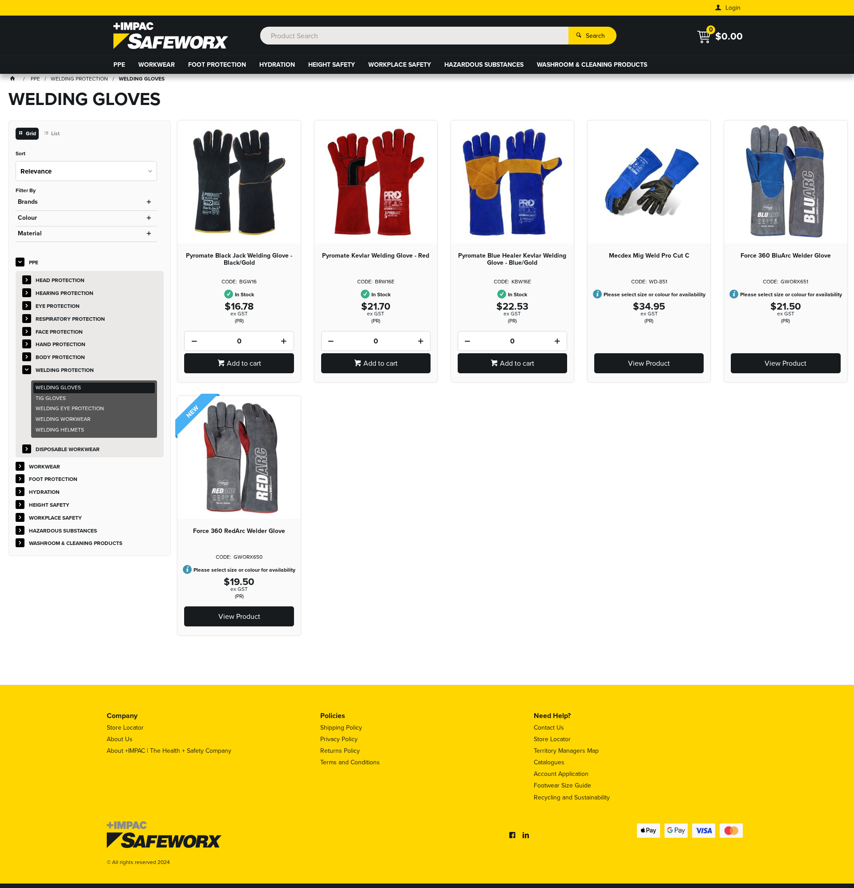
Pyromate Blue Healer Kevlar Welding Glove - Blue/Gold (512, 259)
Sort (20, 154)
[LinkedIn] (526, 835)
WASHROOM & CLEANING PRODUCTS (592, 64)
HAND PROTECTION (60, 344)
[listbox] (86, 171)
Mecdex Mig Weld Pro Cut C (649, 255)
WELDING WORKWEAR (63, 419)
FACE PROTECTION (59, 332)
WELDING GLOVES (58, 387)
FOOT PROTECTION (217, 64)
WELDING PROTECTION (65, 370)
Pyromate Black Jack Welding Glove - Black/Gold (239, 259)
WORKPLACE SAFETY (399, 64)
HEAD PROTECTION (60, 280)
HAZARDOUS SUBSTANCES (484, 64)
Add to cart (244, 363)
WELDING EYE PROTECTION (70, 408)
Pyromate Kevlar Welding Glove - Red (375, 255)
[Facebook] (512, 835)
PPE (119, 64)
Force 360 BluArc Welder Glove (786, 255)
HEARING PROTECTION (64, 293)
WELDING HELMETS (60, 430)
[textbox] (414, 35)
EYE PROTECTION (58, 306)
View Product (649, 363)
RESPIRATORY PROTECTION (70, 319)
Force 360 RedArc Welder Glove (239, 531)
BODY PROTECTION (60, 357)
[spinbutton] (239, 341)
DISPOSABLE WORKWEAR (68, 449)
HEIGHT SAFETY (331, 64)
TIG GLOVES (51, 398)
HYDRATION (277, 64)
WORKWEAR (156, 64)
